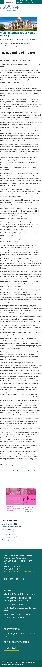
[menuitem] (25, 0)
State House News (8, 537)
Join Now (11, 648)
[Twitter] (23, 579)
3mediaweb (35, 39)
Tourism (5, 540)
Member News (7, 529)
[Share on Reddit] (33, 470)
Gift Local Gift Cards (13, 604)
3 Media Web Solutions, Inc (3, 662)
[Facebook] (6, 579)
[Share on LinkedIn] (18, 470)
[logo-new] (16, 8)
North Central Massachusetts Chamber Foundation (17, 616)
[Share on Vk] (28, 470)
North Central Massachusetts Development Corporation (17, 599)
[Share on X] (8, 470)
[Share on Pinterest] (13, 470)
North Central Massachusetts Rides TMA (20, 609)
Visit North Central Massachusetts (19, 594)
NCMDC (4, 535)
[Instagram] (17, 579)
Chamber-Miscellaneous (11, 527)
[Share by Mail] (38, 470)
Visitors (19, 2)
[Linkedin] (11, 579)
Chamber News (23, 39)
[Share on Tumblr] (23, 470)
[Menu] (38, 6)
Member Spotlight (8, 532)
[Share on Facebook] (2, 470)
